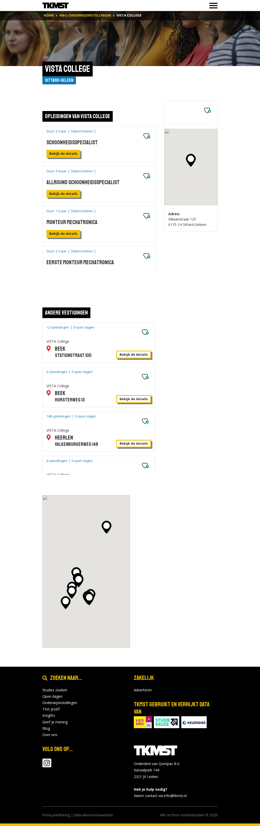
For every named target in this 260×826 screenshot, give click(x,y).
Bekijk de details (63, 153)
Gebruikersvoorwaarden (93, 815)
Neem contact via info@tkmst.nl (160, 795)
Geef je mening (55, 722)
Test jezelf (51, 709)
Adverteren (143, 690)
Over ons (49, 734)
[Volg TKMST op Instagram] (46, 765)
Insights (48, 715)
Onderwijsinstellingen (59, 702)
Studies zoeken (54, 690)
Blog (46, 728)
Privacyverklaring (56, 815)
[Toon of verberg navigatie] (212, 5)
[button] (191, 160)
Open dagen (52, 696)
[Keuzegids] (194, 722)
